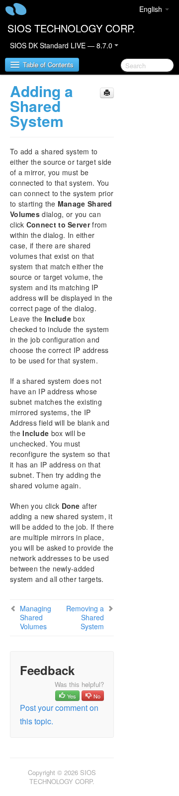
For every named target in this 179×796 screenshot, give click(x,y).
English (151, 9)
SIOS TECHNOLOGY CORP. (71, 28)
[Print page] (107, 93)
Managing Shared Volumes (35, 617)
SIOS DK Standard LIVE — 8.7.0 (62, 45)
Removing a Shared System (85, 617)
